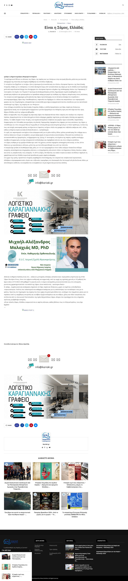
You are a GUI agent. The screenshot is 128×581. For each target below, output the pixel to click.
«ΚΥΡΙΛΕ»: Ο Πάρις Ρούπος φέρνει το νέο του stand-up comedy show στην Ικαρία (114, 130)
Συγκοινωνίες (68, 13)
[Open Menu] (5, 13)
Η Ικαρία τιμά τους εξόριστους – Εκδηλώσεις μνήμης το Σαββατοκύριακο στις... (75, 485)
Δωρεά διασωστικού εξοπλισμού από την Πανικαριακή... (18, 557)
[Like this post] (17, 37)
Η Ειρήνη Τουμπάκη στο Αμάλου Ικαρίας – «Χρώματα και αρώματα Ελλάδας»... (46, 485)
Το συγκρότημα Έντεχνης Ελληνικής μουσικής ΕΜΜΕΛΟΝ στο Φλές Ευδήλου (74, 515)
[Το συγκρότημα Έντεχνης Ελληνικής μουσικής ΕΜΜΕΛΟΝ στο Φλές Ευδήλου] (74, 501)
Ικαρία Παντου (79, 13)
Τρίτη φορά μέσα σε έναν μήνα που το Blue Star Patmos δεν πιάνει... (84, 547)
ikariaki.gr (53, 31)
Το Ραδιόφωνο (91, 13)
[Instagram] (9, 5)
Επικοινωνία (53, 545)
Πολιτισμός (46, 13)
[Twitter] (7, 5)
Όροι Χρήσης (53, 549)
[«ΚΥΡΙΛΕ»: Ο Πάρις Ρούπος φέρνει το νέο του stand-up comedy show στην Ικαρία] (100, 128)
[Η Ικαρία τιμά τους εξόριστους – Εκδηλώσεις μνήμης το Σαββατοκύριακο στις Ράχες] (74, 471)
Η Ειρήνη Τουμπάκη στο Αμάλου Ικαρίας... (19, 566)
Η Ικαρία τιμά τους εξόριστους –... (18, 575)
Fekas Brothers (44, 578)
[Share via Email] (35, 37)
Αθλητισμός (57, 13)
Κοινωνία (54, 20)
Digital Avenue (54, 578)
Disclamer (38, 553)
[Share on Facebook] (22, 37)
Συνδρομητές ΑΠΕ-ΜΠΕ (55, 554)
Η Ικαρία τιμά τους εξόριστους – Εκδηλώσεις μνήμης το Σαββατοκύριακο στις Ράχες (115, 146)
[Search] (123, 5)
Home (45, 20)
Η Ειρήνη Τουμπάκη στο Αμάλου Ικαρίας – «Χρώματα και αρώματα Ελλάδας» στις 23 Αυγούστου (114, 113)
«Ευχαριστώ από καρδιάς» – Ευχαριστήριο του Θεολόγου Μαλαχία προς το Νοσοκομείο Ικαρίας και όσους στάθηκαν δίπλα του (115, 74)
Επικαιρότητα (24, 13)
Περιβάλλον (35, 13)
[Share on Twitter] (26, 37)
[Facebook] (4, 5)
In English (102, 13)
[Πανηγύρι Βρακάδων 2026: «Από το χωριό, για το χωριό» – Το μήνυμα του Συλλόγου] (46, 501)
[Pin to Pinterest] (31, 37)
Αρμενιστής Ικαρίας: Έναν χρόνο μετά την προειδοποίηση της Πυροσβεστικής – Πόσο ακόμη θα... (84, 557)
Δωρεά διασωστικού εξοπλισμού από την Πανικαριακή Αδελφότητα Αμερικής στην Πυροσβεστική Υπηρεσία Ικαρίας (115, 95)
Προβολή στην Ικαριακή (39, 546)
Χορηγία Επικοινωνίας (39, 550)
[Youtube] (11, 5)
